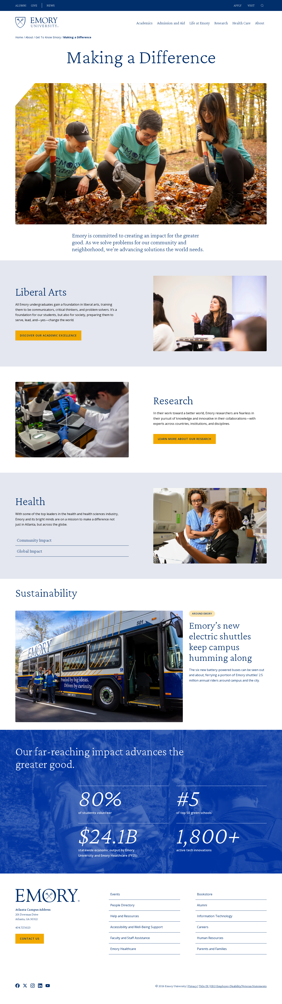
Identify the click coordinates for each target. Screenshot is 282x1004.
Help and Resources (124, 916)
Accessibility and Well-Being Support (136, 927)
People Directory (122, 905)
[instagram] (32, 986)
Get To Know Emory (48, 37)
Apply (238, 5)
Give (34, 5)
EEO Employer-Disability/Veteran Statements (238, 986)
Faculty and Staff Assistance (130, 938)
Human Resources (210, 938)
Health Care (242, 23)
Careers (202, 927)
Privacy (192, 986)
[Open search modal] (262, 5)
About (259, 23)
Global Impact (29, 551)
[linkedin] (40, 986)
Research (221, 23)
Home (19, 37)
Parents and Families (212, 949)
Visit (251, 5)
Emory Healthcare (123, 949)
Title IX (204, 986)
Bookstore (204, 894)
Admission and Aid (171, 23)
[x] (25, 986)
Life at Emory (200, 23)
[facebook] (17, 986)
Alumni (20, 5)
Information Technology (214, 916)
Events (115, 894)
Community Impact (34, 540)
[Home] (37, 23)
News (51, 5)
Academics (144, 23)
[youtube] (47, 986)
